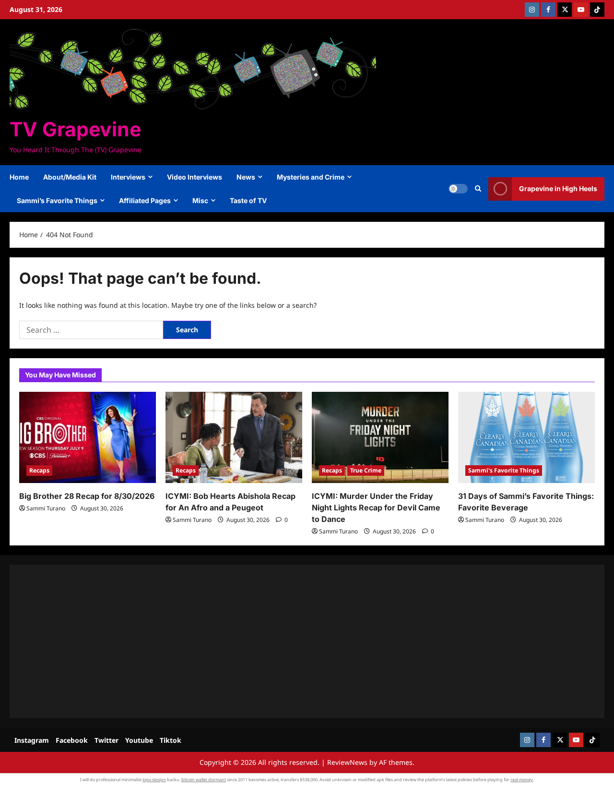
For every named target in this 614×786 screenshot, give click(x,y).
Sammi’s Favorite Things (57, 200)
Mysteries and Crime (310, 177)
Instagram (31, 740)
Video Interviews (194, 177)
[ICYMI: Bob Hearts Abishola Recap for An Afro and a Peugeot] (233, 437)
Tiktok (170, 740)
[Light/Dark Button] (458, 188)
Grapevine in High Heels (558, 188)
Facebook (72, 740)
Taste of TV (248, 200)
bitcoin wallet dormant (203, 779)
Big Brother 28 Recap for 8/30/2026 (86, 496)
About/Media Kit (69, 177)
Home (19, 177)
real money (521, 779)
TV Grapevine (75, 129)
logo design (154, 779)
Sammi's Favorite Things (503, 470)
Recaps (39, 470)
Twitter (106, 740)
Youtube (139, 740)
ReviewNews (347, 762)
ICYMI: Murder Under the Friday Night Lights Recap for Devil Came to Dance (376, 507)
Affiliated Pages (145, 200)
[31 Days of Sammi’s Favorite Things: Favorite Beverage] (526, 437)
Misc (200, 200)
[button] (478, 189)
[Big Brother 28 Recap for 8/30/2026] (87, 437)
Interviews (128, 177)
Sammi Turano (45, 508)
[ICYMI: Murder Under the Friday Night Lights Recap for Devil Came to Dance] (380, 437)
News (245, 177)
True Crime (365, 470)
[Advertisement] (307, 641)
